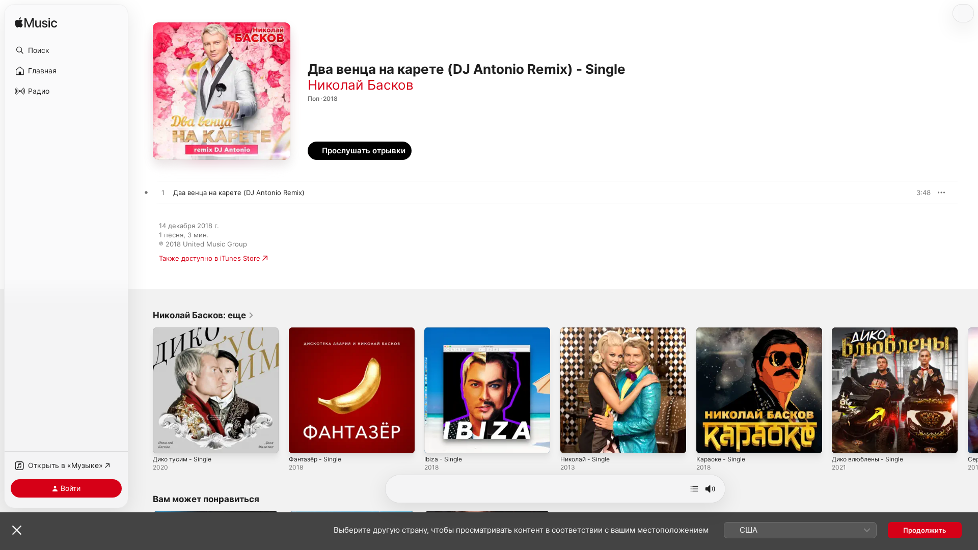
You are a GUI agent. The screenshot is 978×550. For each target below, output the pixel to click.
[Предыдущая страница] (142, 390)
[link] (203, 315)
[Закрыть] (16, 530)
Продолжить (924, 530)
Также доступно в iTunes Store (209, 258)
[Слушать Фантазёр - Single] (301, 440)
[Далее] (694, 489)
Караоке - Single (723, 331)
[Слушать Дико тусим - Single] (165, 440)
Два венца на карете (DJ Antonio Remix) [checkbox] (239, 192)
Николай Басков (361, 85)
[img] (36, 23)
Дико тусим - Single (185, 331)
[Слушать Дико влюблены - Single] (844, 440)
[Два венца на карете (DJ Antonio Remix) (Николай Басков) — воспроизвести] (163, 193)
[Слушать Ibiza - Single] (437, 440)
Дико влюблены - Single (872, 331)
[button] (66, 50)
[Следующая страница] (968, 390)
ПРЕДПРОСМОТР (909, 192)
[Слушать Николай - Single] (573, 440)
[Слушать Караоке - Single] (709, 440)
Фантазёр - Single (317, 331)
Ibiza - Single (444, 331)
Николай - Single (587, 331)
